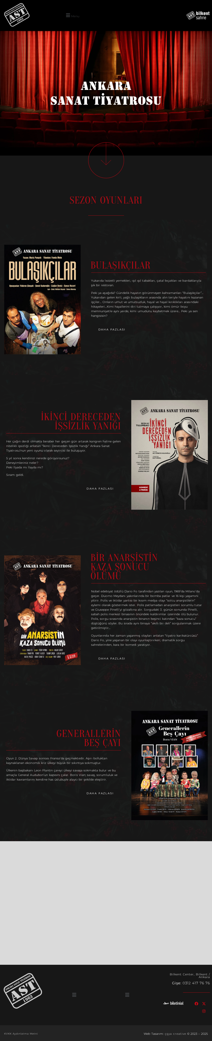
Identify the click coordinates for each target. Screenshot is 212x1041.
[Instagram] (204, 1011)
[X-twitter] (204, 1003)
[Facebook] (196, 1003)
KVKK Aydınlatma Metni (21, 1033)
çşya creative (175, 1034)
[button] (72, 15)
